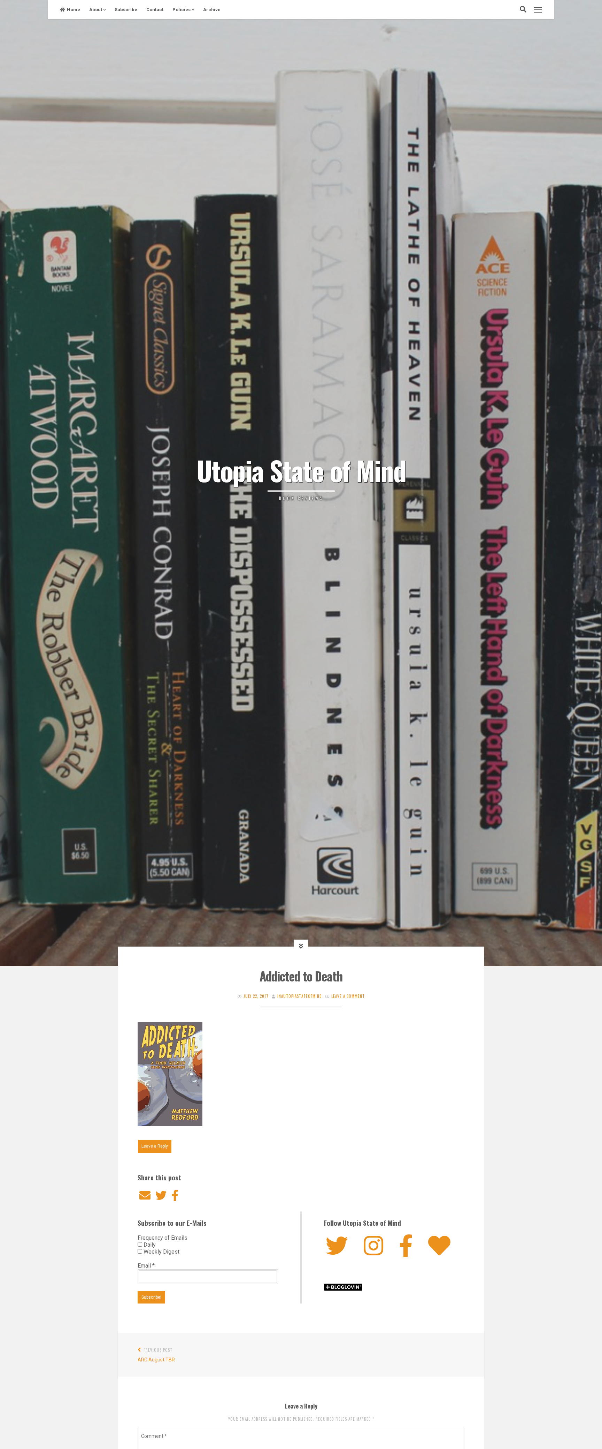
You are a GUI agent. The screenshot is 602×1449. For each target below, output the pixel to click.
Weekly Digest (160, 1251)
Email (146, 1265)
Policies (181, 9)
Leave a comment (348, 996)
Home (73, 9)
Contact (154, 9)
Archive (212, 9)
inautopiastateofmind (299, 996)
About (95, 9)
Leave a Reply (154, 1146)
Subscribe (126, 9)
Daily (149, 1244)
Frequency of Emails (162, 1237)
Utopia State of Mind (301, 470)
